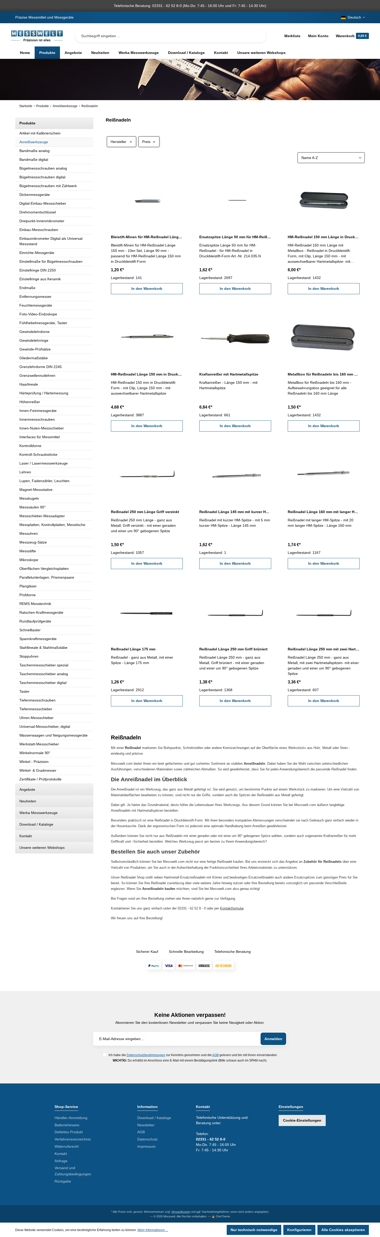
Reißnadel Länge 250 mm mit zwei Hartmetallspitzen (324, 649)
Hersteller (118, 142)
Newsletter (146, 1125)
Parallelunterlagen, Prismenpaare (46, 577)
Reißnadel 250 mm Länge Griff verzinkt (145, 512)
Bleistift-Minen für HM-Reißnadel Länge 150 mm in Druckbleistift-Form (147, 237)
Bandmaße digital (33, 159)
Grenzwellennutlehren (37, 375)
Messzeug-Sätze (33, 542)
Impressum (146, 1146)
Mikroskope (28, 560)
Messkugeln (29, 498)
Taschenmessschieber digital (42, 683)
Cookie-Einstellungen (302, 1120)
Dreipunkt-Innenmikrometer (41, 221)
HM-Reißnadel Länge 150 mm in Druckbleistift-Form (147, 374)
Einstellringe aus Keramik (40, 279)
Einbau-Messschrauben (38, 230)
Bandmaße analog (34, 151)
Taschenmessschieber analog (43, 674)
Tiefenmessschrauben (37, 700)
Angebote (27, 789)
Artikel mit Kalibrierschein (39, 133)
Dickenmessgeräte (34, 195)
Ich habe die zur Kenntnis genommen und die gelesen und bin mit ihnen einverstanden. (193, 1055)
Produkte (27, 123)
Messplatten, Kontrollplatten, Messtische (52, 525)
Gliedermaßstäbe (33, 358)
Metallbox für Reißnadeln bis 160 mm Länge (324, 374)
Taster (24, 691)
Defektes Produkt (69, 1132)
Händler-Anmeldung (71, 1118)
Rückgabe (63, 1181)
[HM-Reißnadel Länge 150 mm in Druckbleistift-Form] (147, 336)
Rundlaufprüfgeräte (35, 621)
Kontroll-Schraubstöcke (38, 454)
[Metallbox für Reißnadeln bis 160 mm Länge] (324, 336)
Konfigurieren (299, 1230)
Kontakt (25, 836)
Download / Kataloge (36, 824)
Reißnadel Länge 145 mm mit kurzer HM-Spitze (235, 512)
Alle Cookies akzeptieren (343, 1230)
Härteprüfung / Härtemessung (43, 393)
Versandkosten (180, 1211)
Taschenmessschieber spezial (43, 665)
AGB (215, 1055)
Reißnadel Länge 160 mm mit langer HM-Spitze (324, 512)
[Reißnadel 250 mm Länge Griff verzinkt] (147, 473)
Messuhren (28, 533)
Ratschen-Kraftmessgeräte (41, 612)
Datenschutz (147, 1139)
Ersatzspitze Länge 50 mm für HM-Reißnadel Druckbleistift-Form (235, 237)
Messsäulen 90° (32, 507)
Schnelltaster (30, 630)
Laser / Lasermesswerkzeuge (43, 463)
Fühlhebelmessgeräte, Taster (43, 323)
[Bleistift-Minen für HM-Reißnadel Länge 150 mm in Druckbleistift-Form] (147, 199)
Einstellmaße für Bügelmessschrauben (50, 261)
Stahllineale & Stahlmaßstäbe (43, 647)
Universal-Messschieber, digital (44, 726)
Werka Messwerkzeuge (38, 813)
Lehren (25, 472)
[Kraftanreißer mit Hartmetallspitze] (235, 336)
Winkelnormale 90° (34, 753)
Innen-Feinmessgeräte (38, 411)
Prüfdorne (27, 595)
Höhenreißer (29, 402)
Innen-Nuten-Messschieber (41, 428)
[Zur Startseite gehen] (37, 35)
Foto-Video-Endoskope (38, 314)
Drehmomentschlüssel (37, 212)
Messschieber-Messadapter (42, 516)
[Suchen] (258, 36)
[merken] (180, 176)
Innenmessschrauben (37, 419)
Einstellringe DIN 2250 (37, 270)
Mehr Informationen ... (153, 1230)
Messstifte (27, 551)
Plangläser (28, 586)
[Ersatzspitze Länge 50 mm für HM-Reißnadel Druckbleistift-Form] (235, 199)
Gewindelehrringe (33, 340)
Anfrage (61, 1161)
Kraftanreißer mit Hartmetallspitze (228, 374)
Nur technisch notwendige (254, 1230)
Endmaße (27, 288)
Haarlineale (28, 384)
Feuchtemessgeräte (35, 305)
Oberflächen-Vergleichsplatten (44, 568)
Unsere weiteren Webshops (42, 847)
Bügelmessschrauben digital (42, 177)
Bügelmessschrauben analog (43, 168)
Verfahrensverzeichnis (73, 1139)
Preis (146, 142)
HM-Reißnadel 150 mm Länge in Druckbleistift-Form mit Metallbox (324, 237)
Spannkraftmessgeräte (38, 639)
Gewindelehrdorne (34, 332)
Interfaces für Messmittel (39, 437)
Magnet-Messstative (35, 490)
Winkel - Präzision (34, 762)
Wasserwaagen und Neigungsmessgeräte (53, 735)
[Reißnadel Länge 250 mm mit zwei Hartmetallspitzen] (324, 611)
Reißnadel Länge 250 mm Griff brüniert (233, 649)
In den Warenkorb (146, 288)
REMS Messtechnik (35, 604)
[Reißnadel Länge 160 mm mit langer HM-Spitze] (324, 473)
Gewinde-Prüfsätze (35, 349)
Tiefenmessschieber (35, 709)
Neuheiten (27, 801)
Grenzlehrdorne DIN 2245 (40, 367)
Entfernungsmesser (35, 296)
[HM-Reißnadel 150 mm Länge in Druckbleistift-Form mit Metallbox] (324, 199)
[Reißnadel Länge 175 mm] (147, 611)
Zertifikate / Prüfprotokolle (40, 779)
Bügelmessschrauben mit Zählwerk (48, 186)
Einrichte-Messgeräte (36, 253)
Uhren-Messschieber (36, 718)
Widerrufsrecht (67, 1146)
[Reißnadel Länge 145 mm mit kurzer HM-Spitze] (235, 473)
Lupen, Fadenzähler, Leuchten (44, 481)
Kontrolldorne (30, 446)
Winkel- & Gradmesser (37, 770)
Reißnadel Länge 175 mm (133, 649)
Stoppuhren (29, 656)
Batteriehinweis (67, 1125)
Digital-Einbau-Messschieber (42, 203)
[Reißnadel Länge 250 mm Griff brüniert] (235, 611)
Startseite (25, 106)
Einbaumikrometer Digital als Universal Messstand (50, 241)
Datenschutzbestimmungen (146, 1055)
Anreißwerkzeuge (33, 142)
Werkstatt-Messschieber (39, 744)
